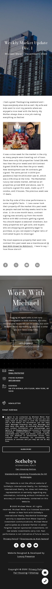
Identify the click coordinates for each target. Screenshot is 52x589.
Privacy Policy (22, 430)
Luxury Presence (26, 556)
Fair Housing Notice (26, 469)
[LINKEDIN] (29, 545)
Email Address (10, 410)
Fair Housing (20, 573)
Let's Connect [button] (26, 343)
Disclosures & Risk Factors (34, 539)
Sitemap (34, 573)
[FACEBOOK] (16, 545)
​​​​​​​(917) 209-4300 (14, 381)
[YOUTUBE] (35, 545)
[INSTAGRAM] (22, 545)
